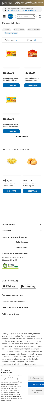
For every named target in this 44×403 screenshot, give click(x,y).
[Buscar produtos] (34, 16)
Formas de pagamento (12, 295)
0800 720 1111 (22, 248)
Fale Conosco (22, 242)
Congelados (19, 30)
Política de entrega (10, 314)
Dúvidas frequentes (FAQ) (13, 301)
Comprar (11, 85)
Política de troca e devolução (15, 308)
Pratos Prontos (34, 30)
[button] (4, 16)
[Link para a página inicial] (6, 29)
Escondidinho (11, 33)
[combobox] (26, 16)
